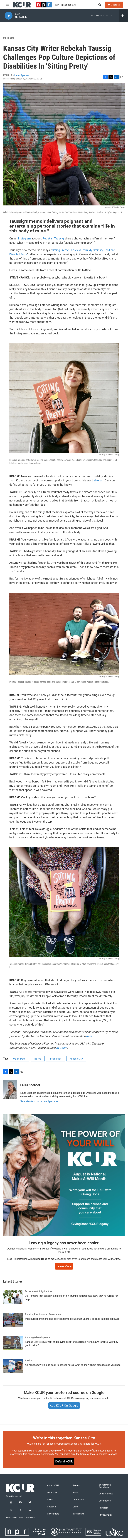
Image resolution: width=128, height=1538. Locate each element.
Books (37, 1059)
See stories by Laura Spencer (39, 1101)
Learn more (64, 1266)
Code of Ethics (106, 1494)
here (89, 1036)
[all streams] (123, 15)
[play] (8, 16)
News (50, 1500)
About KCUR (53, 1485)
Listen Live (52, 1492)
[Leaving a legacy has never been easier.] (64, 1175)
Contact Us (78, 1500)
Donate (115, 4)
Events (76, 1485)
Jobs (75, 1507)
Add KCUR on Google (64, 1405)
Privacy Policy (105, 1515)
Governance (105, 1501)
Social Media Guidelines (105, 1486)
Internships (78, 1514)
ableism (98, 480)
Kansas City (76, 1059)
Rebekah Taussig (53, 238)
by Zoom (61, 1047)
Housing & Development (37, 1337)
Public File (103, 1508)
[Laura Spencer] (10, 1089)
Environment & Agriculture (38, 1291)
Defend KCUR (64, 1461)
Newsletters (53, 1514)
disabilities (55, 1059)
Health (28, 1360)
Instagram (24, 238)
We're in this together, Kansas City (64, 1438)
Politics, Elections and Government (43, 1314)
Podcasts (51, 1507)
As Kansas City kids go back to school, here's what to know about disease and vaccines (73, 1364)
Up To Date (8, 37)
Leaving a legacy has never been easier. (64, 1243)
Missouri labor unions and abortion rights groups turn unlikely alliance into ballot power (72, 1318)
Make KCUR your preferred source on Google (64, 1392)
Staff (75, 1492)
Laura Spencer (22, 75)
